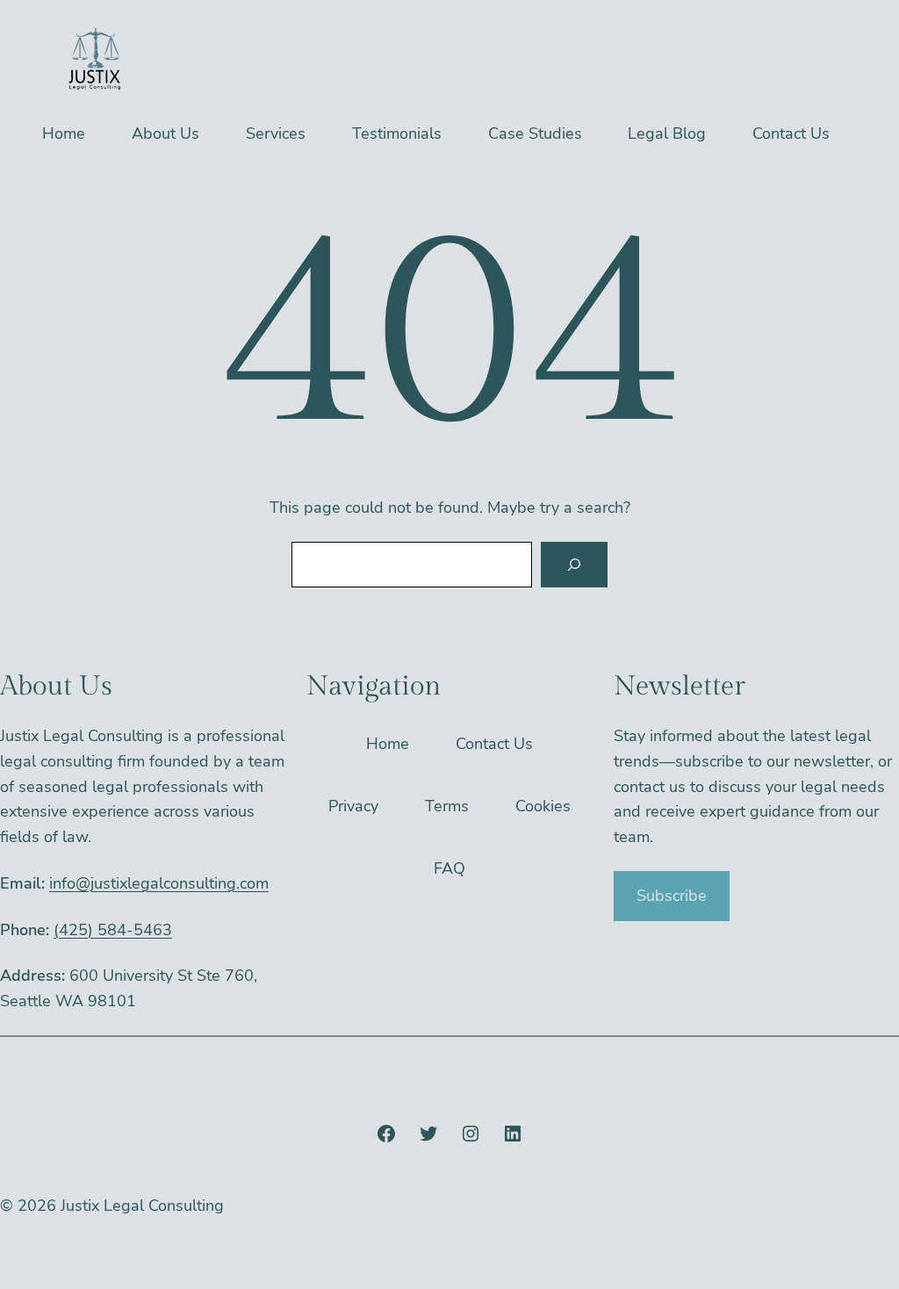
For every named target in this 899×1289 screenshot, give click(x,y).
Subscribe (671, 895)
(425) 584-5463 (113, 929)
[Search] (574, 564)
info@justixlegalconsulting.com (159, 883)
